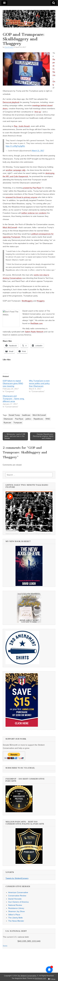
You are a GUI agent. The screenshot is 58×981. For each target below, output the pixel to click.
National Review (15, 905)
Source (5, 945)
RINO (48, 419)
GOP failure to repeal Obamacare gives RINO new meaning (13, 383)
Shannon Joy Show (16, 911)
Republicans (38, 419)
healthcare (26, 415)
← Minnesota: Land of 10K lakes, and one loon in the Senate (14, 436)
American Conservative (18, 892)
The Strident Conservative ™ (27, 976)
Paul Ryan (19, 419)
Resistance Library (16, 908)
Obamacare (8, 419)
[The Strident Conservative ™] (29, 17)
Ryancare (7, 423)
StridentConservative (12, 533)
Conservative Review (17, 896)
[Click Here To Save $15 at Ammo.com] (22, 726)
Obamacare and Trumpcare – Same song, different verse (13, 398)
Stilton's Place (14, 915)
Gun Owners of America (18, 902)
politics (28, 419)
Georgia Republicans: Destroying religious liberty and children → (43, 436)
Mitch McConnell (39, 415)
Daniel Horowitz (15, 899)
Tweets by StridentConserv (17, 878)
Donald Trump (14, 415)
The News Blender (16, 921)
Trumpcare (17, 423)
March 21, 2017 (38, 151)
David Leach (9, 47)
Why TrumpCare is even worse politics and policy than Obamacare (39, 383)
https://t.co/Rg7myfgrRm (15, 146)
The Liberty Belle (15, 918)
